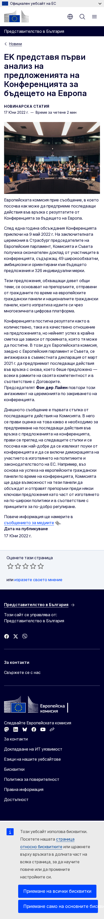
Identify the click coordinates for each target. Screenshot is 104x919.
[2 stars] (14, 566)
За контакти (16, 739)
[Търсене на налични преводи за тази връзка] (57, 523)
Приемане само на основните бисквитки (60, 906)
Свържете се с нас (22, 672)
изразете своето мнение (38, 579)
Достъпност (16, 799)
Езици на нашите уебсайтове (32, 759)
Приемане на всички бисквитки (57, 891)
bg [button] (70, 16)
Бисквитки (14, 769)
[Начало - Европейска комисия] (16, 16)
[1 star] (10, 566)
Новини (15, 44)
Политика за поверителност (31, 779)
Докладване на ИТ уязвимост (33, 749)
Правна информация (23, 789)
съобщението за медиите (29, 522)
